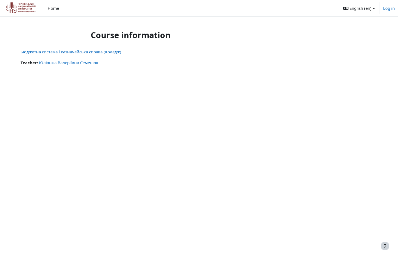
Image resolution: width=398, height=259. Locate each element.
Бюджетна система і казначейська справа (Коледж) (71, 51)
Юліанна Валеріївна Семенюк (68, 62)
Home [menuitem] (53, 8)
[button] (359, 8)
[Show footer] (385, 246)
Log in (389, 8)
